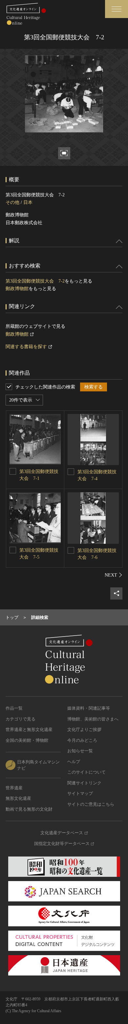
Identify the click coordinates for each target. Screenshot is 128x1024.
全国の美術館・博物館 (27, 740)
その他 (12, 202)
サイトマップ (80, 793)
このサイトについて (86, 772)
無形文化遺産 (18, 798)
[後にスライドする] (113, 575)
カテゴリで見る (20, 719)
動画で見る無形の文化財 (29, 809)
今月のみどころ (82, 740)
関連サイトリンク (84, 782)
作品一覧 (14, 708)
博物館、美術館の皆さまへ (92, 719)
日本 (27, 202)
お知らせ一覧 (80, 750)
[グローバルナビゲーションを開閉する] (116, 9)
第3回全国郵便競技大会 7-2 (35, 281)
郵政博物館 (17, 288)
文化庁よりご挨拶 (84, 729)
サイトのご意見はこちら (90, 804)
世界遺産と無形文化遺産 (29, 729)
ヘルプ (73, 761)
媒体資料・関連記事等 (88, 708)
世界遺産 (14, 787)
